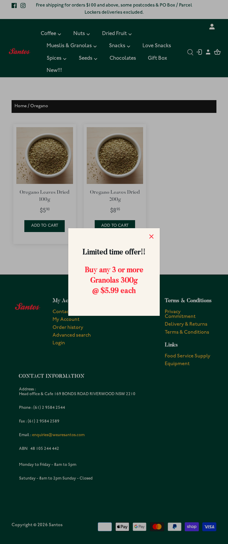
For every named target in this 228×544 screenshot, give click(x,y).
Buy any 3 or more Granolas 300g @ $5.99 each (114, 281)
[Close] (151, 236)
